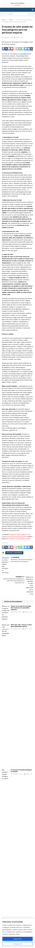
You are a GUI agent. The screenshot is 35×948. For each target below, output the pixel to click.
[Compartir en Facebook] (3, 48)
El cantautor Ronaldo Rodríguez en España (21, 770)
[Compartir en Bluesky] (28, 48)
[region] (17, 933)
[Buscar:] (17, 14)
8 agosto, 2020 (8, 37)
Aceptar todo (17, 939)
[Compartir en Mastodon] (23, 48)
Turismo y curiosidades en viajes (19, 539)
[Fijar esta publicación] (11, 48)
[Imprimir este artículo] (17, 48)
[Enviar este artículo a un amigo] (14, 48)
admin (17, 37)
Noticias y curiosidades (14, 553)
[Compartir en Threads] (31, 48)
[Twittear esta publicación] (6, 48)
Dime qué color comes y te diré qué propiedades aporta (21, 625)
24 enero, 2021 (17, 612)
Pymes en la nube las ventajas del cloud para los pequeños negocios (21, 607)
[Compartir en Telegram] (25, 48)
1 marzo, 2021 (17, 629)
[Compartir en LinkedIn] (8, 48)
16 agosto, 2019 (17, 774)
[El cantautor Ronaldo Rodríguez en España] (5, 839)
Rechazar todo (17, 944)
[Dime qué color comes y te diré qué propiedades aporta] (5, 694)
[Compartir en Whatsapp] (20, 48)
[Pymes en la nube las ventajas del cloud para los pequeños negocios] (5, 612)
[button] (32, 9)
